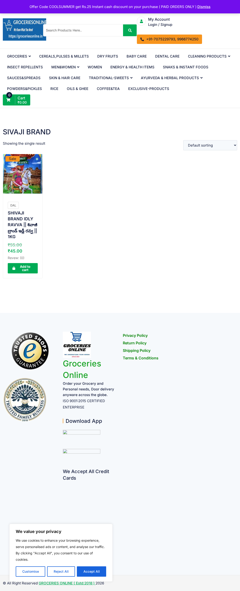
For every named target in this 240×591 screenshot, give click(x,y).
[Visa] (64, 502)
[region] (60, 553)
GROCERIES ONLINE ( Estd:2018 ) (67, 583)
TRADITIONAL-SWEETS (109, 78)
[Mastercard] (64, 493)
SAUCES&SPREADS (24, 78)
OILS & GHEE (77, 88)
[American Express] (64, 484)
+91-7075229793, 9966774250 (172, 39)
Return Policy (134, 343)
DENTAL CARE (167, 56)
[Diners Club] (64, 520)
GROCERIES (17, 56)
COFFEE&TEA (108, 88)
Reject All (61, 571)
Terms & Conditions (140, 358)
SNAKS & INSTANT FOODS (185, 67)
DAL (13, 205)
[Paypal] (64, 511)
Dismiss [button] (203, 6)
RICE (54, 88)
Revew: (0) (16, 258)
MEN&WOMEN (63, 67)
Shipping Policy (136, 350)
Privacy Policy (135, 335)
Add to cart (25, 268)
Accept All (91, 571)
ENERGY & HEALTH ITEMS (132, 67)
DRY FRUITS (107, 56)
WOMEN (95, 67)
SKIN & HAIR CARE (64, 78)
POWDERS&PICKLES (24, 88)
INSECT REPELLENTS (25, 67)
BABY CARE (137, 56)
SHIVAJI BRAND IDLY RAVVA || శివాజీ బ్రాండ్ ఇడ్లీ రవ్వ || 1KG (22, 224)
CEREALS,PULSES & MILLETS (64, 56)
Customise (30, 571)
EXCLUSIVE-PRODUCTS (148, 88)
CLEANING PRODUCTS (207, 56)
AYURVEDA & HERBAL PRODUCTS (170, 78)
